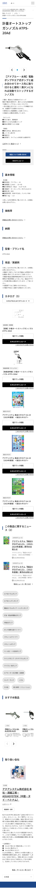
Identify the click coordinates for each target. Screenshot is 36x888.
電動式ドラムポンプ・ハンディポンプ (16, 608)
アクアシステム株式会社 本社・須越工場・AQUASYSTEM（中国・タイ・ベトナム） (17, 794)
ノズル (21, 680)
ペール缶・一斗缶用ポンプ (12, 651)
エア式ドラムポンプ (10, 594)
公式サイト (5, 804)
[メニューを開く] (33, 3)
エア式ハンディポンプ (11, 601)
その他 (6, 687)
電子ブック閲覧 (18, 336)
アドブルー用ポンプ (10, 666)
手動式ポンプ (8, 623)
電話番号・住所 (8, 809)
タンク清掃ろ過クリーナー (12, 630)
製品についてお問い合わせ (18, 154)
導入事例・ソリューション (21, 687)
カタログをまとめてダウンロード (16, 301)
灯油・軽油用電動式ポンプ (12, 615)
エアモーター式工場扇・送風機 (14, 673)
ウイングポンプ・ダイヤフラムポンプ (16, 658)
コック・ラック (9, 680)
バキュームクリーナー (11, 637)
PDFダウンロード (18, 161)
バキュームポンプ (9, 644)
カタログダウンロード (18, 341)
